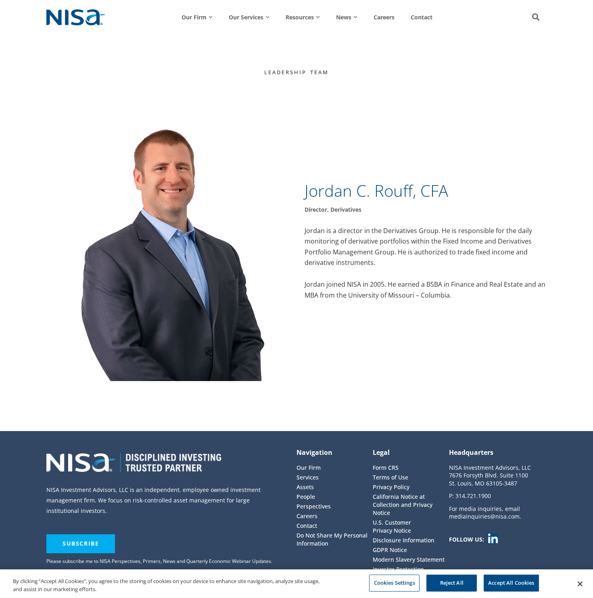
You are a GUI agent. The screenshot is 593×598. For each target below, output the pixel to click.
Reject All (452, 582)
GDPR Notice (390, 550)
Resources (300, 17)
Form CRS (386, 467)
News (343, 17)
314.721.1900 (473, 496)
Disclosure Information (403, 540)
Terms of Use (390, 477)
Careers (384, 17)
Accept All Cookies (511, 582)
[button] (535, 17)
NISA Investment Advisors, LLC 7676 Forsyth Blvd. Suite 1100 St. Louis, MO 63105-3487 (490, 475)
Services (307, 477)
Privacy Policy (391, 487)
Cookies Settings (394, 582)
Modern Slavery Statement (409, 559)
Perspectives (313, 506)
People (305, 496)
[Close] (580, 584)
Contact (421, 17)
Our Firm (194, 17)
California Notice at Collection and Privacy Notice (402, 505)
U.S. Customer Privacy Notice (392, 526)
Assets (305, 487)
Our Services (246, 17)
